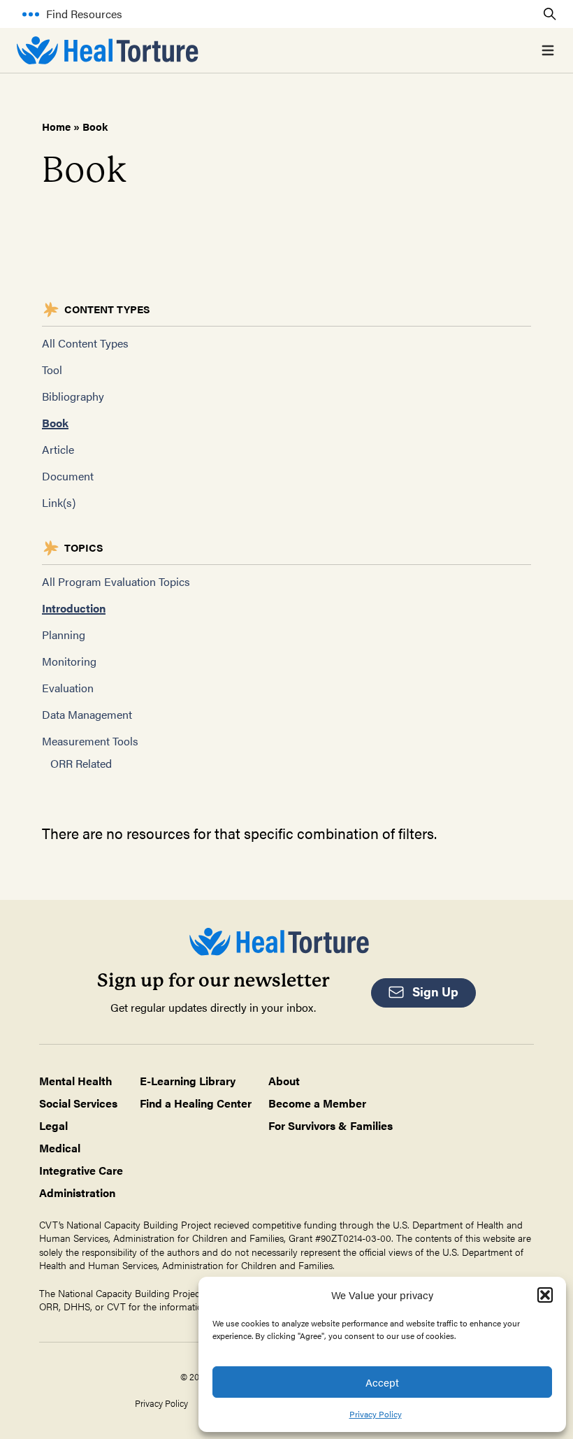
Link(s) (58, 502)
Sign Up (435, 991)
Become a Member (317, 1103)
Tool (52, 369)
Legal (53, 1125)
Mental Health (76, 1081)
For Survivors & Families (330, 1125)
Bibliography (73, 396)
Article (58, 449)
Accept (382, 1382)
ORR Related (81, 763)
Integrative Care (81, 1170)
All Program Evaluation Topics (116, 581)
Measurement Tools (90, 741)
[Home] (107, 50)
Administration (77, 1192)
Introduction (74, 608)
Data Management (87, 714)
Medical (59, 1148)
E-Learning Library (187, 1081)
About (284, 1081)
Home (56, 126)
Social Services (78, 1103)
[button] (545, 1295)
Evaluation (68, 688)
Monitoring (69, 661)
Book (55, 423)
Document (68, 476)
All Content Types (85, 343)
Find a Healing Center (196, 1103)
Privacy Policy (375, 1414)
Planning (63, 635)
